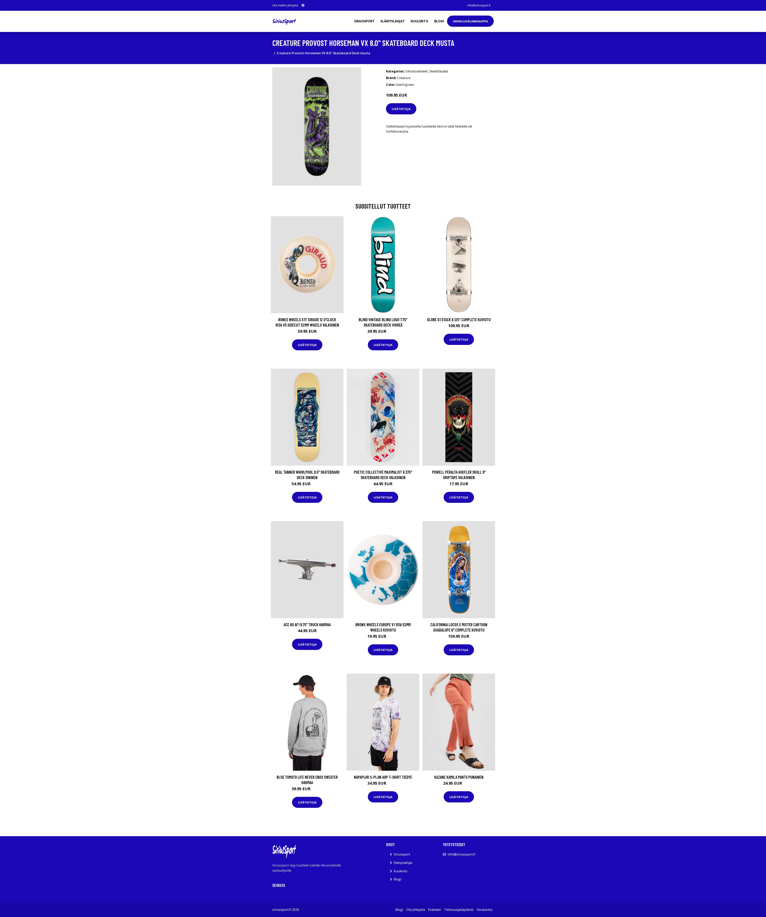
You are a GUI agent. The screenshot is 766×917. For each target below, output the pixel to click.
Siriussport (364, 21)
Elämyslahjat (393, 21)
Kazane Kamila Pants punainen (459, 776)
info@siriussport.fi (479, 5)
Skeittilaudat (438, 71)
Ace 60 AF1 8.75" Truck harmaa (307, 624)
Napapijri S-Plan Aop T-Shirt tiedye (383, 776)
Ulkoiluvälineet (416, 71)
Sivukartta (484, 909)
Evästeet (434, 909)
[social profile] (303, 5)
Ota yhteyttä (415, 909)
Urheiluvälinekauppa (470, 21)
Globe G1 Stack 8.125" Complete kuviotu (459, 319)
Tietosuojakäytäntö (459, 909)
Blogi (439, 21)
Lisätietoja (401, 109)
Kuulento (419, 21)
